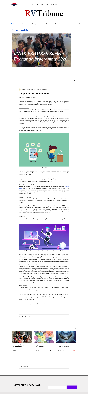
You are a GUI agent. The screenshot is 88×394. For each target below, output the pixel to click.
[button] (74, 80)
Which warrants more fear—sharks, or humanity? (65, 345)
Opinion (44, 80)
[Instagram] (13, 24)
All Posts (14, 80)
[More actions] (68, 89)
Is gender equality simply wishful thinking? (42, 345)
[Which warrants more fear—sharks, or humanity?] (66, 337)
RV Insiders (29, 80)
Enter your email (52, 385)
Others (50, 80)
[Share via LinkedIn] (26, 316)
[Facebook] (11, 24)
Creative (37, 80)
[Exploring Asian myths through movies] (22, 337)
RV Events (21, 80)
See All (74, 328)
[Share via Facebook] (19, 316)
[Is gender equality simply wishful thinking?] (44, 337)
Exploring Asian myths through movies (19, 345)
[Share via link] (29, 316)
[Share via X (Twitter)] (22, 316)
